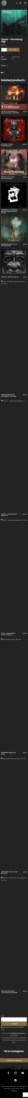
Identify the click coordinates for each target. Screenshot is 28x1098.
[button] (25, 12)
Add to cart (13, 49)
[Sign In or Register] (17, 3)
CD (13, 59)
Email (3, 1016)
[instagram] (15, 1073)
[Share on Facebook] (4, 72)
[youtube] (23, 1074)
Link (2, 1029)
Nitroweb (7, 1088)
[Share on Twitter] (6, 72)
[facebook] (8, 1073)
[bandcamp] (15, 1080)
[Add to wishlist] (7, 66)
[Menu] (25, 3)
